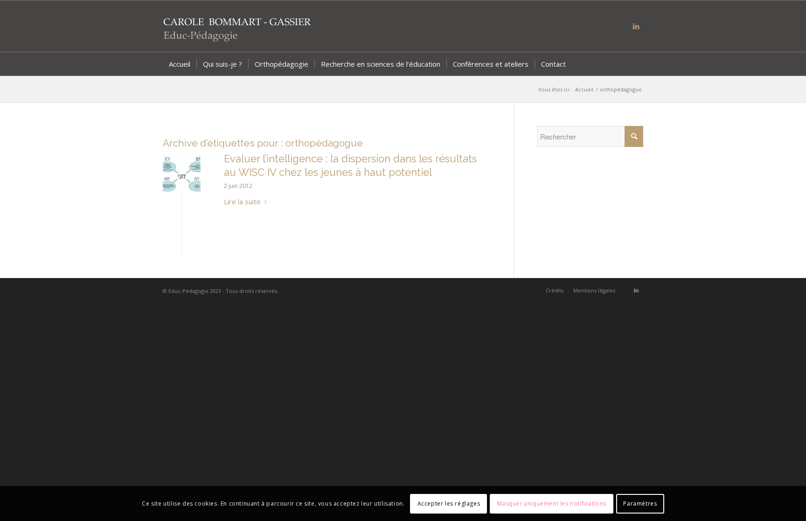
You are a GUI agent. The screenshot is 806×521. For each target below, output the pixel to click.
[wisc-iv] (182, 174)
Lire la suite (242, 201)
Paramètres (640, 503)
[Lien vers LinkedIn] (636, 26)
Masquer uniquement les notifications (552, 503)
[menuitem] (179, 64)
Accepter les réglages (448, 503)
